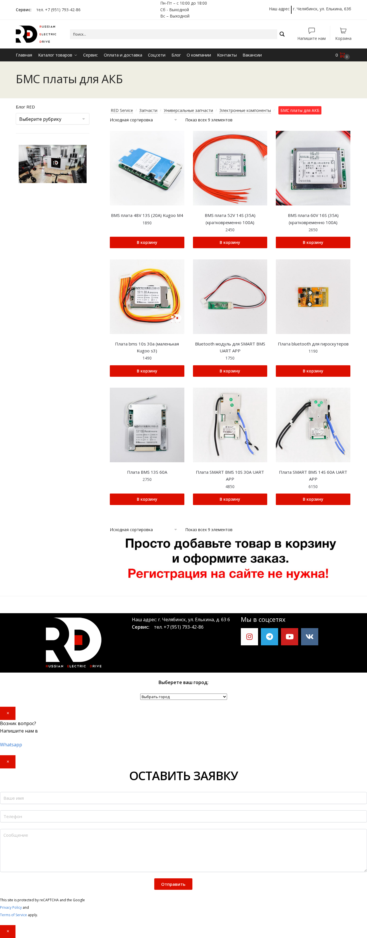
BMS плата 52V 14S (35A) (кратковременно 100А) (230, 218)
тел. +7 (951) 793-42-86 (57, 9)
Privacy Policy (11, 907)
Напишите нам (311, 38)
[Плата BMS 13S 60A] (147, 425)
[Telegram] (269, 636)
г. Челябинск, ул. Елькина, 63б (322, 8)
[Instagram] (249, 636)
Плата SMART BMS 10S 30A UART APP (230, 475)
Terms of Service (13, 914)
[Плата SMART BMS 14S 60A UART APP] (313, 425)
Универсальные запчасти (188, 110)
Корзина (343, 38)
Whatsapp (11, 744)
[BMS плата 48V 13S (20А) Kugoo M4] (147, 168)
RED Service (122, 110)
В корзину (147, 242)
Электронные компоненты (245, 110)
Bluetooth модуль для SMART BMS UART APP (230, 347)
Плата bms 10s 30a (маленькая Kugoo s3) (147, 347)
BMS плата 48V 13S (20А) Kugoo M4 (147, 215)
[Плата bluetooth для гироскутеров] (313, 296)
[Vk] (309, 636)
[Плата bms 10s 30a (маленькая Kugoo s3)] (147, 296)
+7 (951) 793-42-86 (184, 627)
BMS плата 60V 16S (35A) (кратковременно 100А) (313, 218)
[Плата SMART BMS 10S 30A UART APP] (230, 425)
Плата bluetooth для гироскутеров (313, 344)
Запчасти (148, 110)
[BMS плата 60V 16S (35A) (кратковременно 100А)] (313, 168)
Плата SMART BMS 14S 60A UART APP (313, 475)
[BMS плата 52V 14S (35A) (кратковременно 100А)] (230, 168)
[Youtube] (289, 636)
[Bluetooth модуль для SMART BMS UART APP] (230, 296)
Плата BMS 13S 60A (147, 472)
